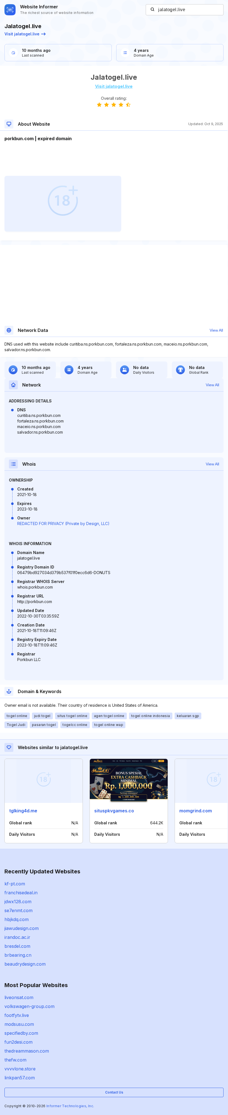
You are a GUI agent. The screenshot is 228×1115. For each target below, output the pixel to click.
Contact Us (114, 1092)
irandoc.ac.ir (17, 937)
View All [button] (216, 330)
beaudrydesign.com (25, 964)
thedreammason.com (26, 1051)
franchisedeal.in (21, 892)
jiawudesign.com (21, 928)
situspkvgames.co (114, 810)
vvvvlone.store (20, 1069)
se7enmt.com (18, 910)
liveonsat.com (18, 997)
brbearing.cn (17, 955)
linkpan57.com (19, 1077)
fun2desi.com (18, 1042)
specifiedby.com (21, 1033)
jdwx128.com (17, 901)
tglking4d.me (23, 810)
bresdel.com (17, 946)
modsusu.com (19, 1024)
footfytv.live (16, 1015)
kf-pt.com (14, 883)
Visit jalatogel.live (21, 33)
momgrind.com (195, 810)
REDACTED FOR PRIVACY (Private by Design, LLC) (63, 523)
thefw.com (15, 1060)
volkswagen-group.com (29, 1006)
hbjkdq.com (16, 919)
